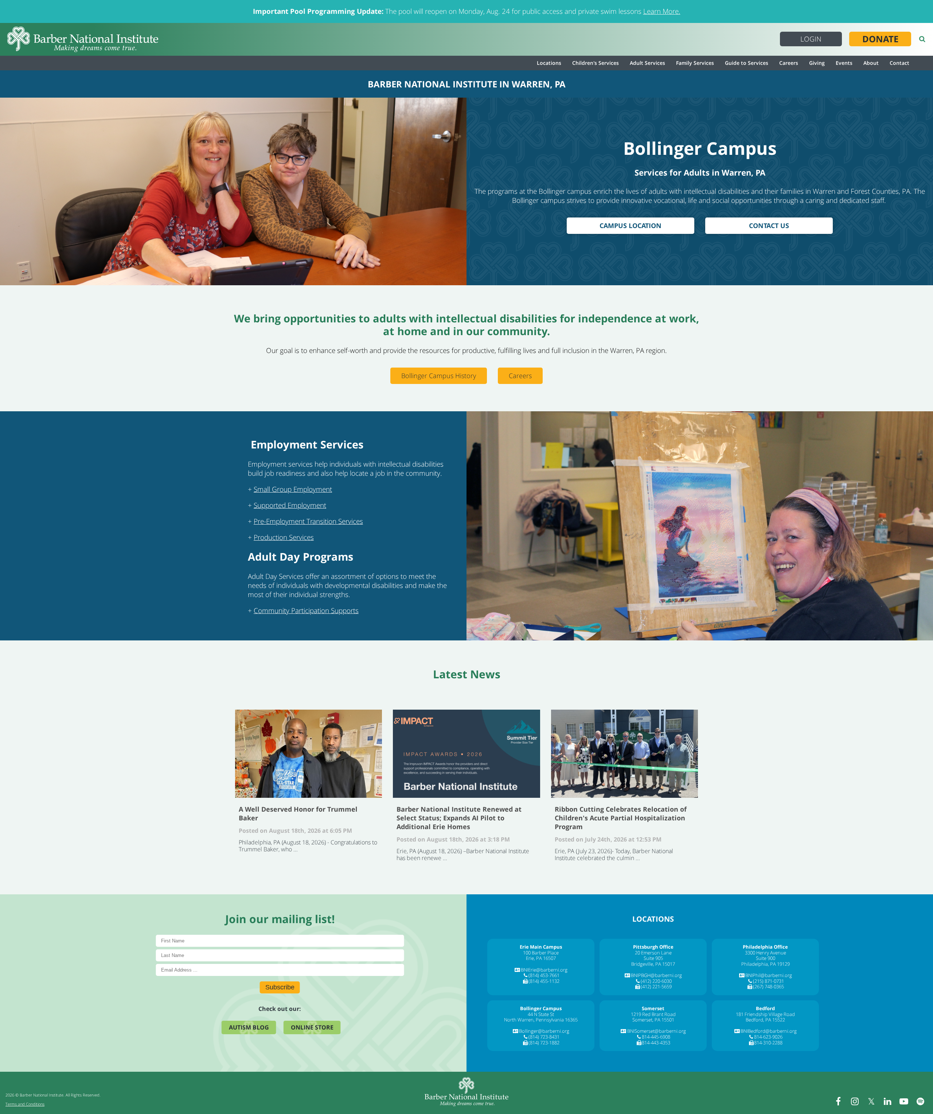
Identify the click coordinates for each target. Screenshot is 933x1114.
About (871, 62)
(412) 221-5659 (656, 986)
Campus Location (630, 225)
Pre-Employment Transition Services (308, 521)
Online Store (312, 1027)
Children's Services (595, 62)
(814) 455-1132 (543, 981)
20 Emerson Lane (653, 952)
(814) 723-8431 (543, 1036)
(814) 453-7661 (543, 975)
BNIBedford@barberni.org (769, 1031)
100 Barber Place (541, 952)
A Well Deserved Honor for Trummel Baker (308, 754)
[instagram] (854, 1101)
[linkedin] (887, 1101)
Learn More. (661, 11)
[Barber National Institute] (82, 39)
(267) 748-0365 (768, 986)
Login (810, 39)
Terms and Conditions (24, 1104)
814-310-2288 (768, 1042)
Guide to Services (746, 62)
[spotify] (920, 1101)
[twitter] (871, 1101)
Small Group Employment (293, 489)
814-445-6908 (656, 1036)
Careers (788, 62)
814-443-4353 (656, 1042)
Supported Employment (290, 505)
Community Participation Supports (306, 610)
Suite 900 (765, 958)
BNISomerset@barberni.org (656, 1031)
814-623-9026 (768, 1036)
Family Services (695, 62)
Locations (549, 62)
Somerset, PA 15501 (653, 1019)
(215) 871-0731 (768, 981)
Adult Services (647, 62)
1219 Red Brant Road (653, 1014)
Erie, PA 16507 (541, 958)
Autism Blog (249, 1027)
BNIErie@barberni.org (544, 969)
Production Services (284, 537)
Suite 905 (653, 958)
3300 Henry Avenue (765, 952)
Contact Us (769, 225)
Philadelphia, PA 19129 (765, 964)
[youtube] (904, 1101)
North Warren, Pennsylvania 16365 (541, 1019)
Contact (899, 62)
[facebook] (838, 1101)
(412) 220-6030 (656, 981)
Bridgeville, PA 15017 (653, 964)
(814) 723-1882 (543, 1042)
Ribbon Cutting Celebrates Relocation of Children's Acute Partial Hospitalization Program (624, 754)
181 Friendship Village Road (765, 1014)
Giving (817, 62)
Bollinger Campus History (438, 375)
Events (844, 62)
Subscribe (279, 987)
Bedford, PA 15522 (765, 1019)
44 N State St (541, 1014)
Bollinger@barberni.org (544, 1031)
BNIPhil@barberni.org (768, 975)
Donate (880, 39)
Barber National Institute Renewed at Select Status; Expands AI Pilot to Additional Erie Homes (466, 754)
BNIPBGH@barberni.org (656, 975)
